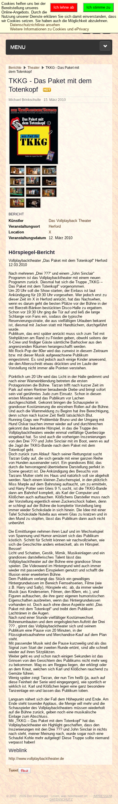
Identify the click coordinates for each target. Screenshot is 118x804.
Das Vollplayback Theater (70, 220)
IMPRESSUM (102, 796)
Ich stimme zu (98, 7)
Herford (55, 226)
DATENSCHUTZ (61, 799)
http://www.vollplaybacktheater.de (36, 758)
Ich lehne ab (64, 7)
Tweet (13, 770)
